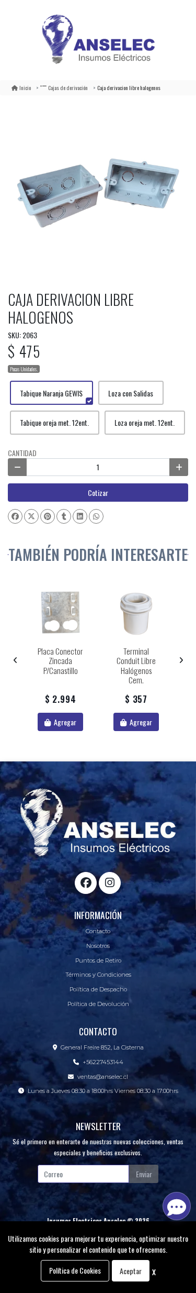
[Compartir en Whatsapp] (96, 516)
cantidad (22, 452)
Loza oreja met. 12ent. (144, 422)
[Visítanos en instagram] (110, 883)
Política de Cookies (75, 1270)
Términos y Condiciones (98, 974)
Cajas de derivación (68, 87)
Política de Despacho (98, 989)
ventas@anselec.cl (102, 1076)
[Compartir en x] (31, 516)
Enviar (144, 1173)
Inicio (25, 87)
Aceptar (131, 1270)
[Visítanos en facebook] (86, 883)
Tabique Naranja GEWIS (51, 393)
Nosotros (98, 945)
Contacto (98, 931)
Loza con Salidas (130, 393)
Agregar (64, 721)
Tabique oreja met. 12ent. (54, 422)
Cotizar (98, 492)
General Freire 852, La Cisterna (102, 1047)
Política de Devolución (98, 1004)
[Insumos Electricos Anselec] (98, 40)
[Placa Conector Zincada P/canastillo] (60, 612)
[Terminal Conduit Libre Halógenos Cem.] (136, 612)
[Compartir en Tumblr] (63, 516)
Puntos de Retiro (98, 960)
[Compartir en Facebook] (15, 516)
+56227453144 (103, 1062)
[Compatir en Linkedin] (80, 516)
